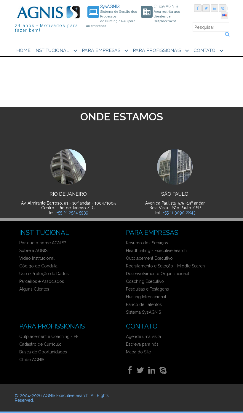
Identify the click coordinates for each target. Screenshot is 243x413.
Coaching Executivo (145, 281)
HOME (23, 50)
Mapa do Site (138, 352)
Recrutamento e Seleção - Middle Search (165, 266)
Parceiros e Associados (41, 281)
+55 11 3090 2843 (179, 212)
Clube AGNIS (31, 359)
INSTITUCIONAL (56, 50)
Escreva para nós (142, 344)
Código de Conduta (38, 266)
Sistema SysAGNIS (143, 312)
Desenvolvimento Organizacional (157, 273)
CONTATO (209, 50)
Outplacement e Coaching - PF (49, 336)
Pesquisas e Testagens (147, 289)
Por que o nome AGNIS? (42, 242)
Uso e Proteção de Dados (44, 273)
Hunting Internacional (146, 296)
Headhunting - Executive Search (156, 250)
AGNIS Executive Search (66, 395)
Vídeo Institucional (37, 258)
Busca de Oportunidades (43, 352)
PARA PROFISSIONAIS (162, 50)
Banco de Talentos (144, 304)
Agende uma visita (143, 336)
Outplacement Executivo (149, 258)
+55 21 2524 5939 (72, 212)
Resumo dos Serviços (147, 242)
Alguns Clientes (34, 289)
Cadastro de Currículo (40, 344)
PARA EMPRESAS (106, 50)
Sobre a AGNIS (33, 250)
